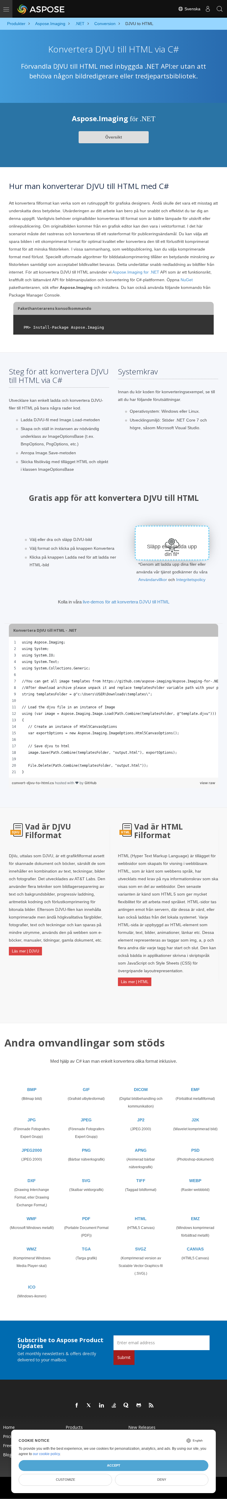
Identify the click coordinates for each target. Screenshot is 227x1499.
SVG (86, 1180)
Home (9, 1427)
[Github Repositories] (139, 1405)
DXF (31, 1180)
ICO (31, 1287)
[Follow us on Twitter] (89, 1405)
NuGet (187, 279)
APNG (141, 1150)
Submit (124, 1357)
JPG (31, 1120)
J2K (195, 1120)
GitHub (91, 783)
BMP (31, 1089)
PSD (195, 1150)
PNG (86, 1150)
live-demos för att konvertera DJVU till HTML (126, 601)
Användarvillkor (152, 579)
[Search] (219, 9)
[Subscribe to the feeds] (151, 1405)
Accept (113, 1465)
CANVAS (195, 1249)
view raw (207, 783)
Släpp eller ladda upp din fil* (172, 550)
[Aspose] (41, 8)
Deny (161, 1479)
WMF (32, 1218)
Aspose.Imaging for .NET (135, 272)
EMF (195, 1089)
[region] (113, 707)
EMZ (195, 1218)
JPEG (86, 1120)
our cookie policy (46, 1454)
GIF (86, 1089)
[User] (208, 9)
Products (74, 1427)
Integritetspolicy (190, 579)
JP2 (141, 1120)
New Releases (141, 1427)
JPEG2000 (32, 1150)
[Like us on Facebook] (77, 1405)
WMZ (32, 1249)
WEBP (195, 1180)
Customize (65, 1479)
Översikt (113, 137)
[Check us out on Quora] (126, 1405)
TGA (86, 1249)
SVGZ (140, 1249)
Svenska (191, 8)
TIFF (140, 1180)
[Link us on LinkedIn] (102, 1405)
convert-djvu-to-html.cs (33, 783)
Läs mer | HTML (134, 982)
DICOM (141, 1089)
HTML (141, 1218)
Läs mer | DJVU (25, 951)
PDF (86, 1218)
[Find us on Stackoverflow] (114, 1405)
